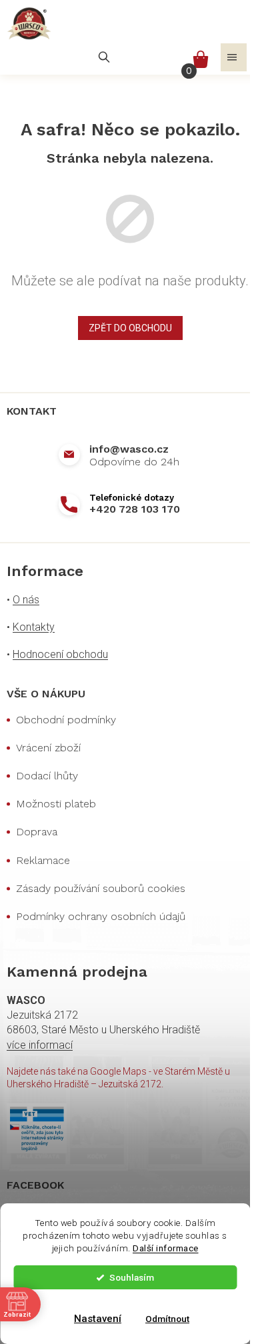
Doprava (36, 831)
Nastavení (97, 1319)
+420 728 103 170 (134, 509)
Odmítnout (167, 1318)
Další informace (166, 1248)
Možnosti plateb (56, 803)
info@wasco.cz (129, 449)
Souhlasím (131, 1277)
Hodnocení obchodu (60, 654)
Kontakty (34, 627)
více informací (40, 1045)
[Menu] (234, 57)
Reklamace (43, 860)
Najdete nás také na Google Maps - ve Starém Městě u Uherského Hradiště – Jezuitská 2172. (118, 1077)
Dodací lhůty (47, 775)
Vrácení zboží (48, 747)
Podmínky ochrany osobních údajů (100, 916)
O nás (26, 599)
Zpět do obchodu (130, 328)
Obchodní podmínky (66, 719)
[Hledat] (104, 57)
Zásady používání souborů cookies (100, 888)
